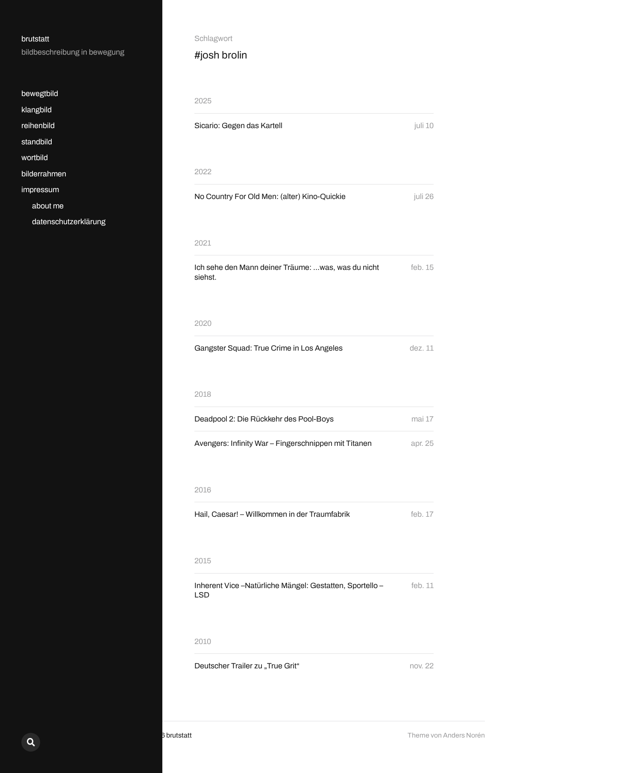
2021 (202, 243)
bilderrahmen (43, 174)
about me (48, 206)
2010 (202, 641)
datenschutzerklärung (69, 221)
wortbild (34, 157)
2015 (202, 560)
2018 (202, 394)
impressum (40, 189)
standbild (36, 142)
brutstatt (35, 39)
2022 (202, 171)
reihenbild (38, 125)
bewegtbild (39, 93)
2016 (202, 490)
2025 (202, 101)
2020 (202, 323)
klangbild (36, 109)
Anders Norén (464, 735)
